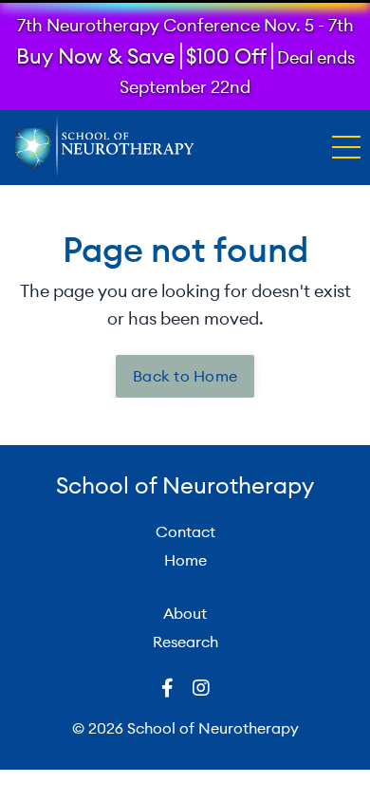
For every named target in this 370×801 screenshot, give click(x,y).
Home (185, 559)
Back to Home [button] (185, 375)
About (185, 613)
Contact (185, 531)
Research (185, 641)
